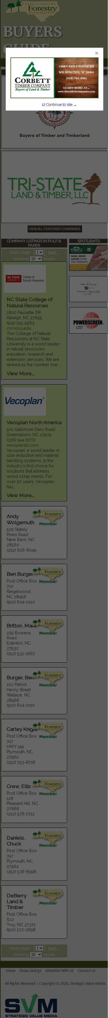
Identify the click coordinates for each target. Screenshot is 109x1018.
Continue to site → (59, 104)
